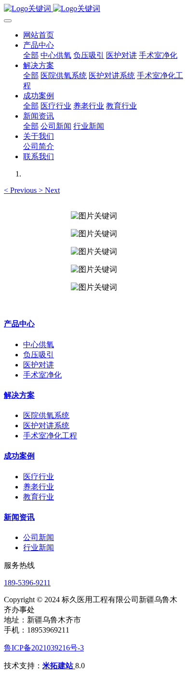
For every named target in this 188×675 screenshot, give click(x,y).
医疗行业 (38, 476)
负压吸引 (38, 355)
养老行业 (38, 487)
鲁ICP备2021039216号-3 (44, 648)
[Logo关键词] (94, 9)
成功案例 (19, 456)
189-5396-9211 (27, 583)
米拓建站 (58, 666)
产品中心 (19, 324)
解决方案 (19, 395)
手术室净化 (42, 375)
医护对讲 (38, 365)
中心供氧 (38, 344)
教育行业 (38, 497)
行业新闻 (38, 547)
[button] (21, 190)
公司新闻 (38, 537)
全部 (31, 55)
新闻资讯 (19, 517)
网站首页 (38, 35)
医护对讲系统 (46, 425)
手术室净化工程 (50, 436)
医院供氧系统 (46, 415)
